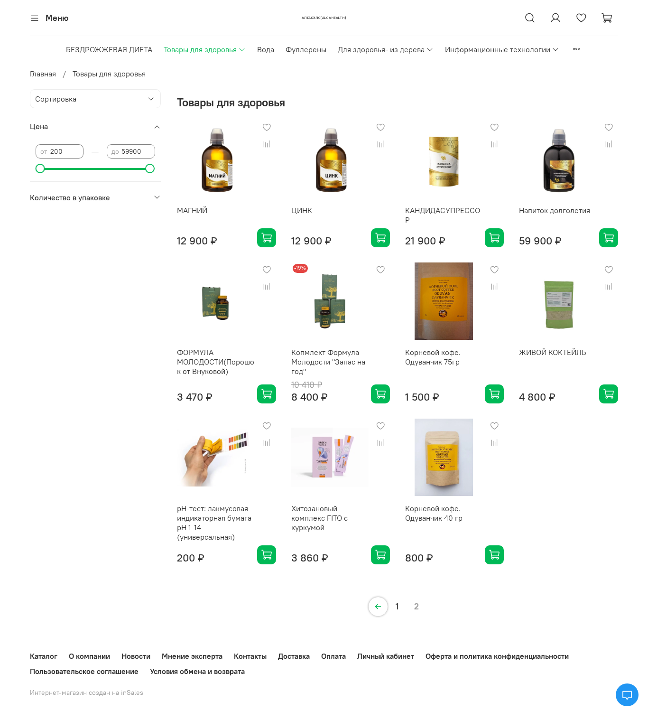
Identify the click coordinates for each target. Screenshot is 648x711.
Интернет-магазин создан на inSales (86, 692)
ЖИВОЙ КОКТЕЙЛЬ (552, 352)
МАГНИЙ (192, 210)
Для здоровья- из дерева (381, 49)
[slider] (40, 168)
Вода (265, 49)
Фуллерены (306, 49)
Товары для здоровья (200, 49)
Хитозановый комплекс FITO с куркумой (319, 518)
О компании (89, 656)
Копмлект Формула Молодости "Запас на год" (328, 361)
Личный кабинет (385, 656)
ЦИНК (301, 210)
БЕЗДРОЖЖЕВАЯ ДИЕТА (109, 49)
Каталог (43, 656)
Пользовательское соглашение (84, 671)
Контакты (250, 656)
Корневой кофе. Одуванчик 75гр (433, 356)
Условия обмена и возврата (197, 671)
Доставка (294, 656)
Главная (43, 73)
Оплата (333, 656)
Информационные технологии (497, 49)
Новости (135, 656)
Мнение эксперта (192, 656)
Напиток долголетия (554, 210)
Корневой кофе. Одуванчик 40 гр (434, 513)
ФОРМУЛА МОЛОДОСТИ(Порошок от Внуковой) (215, 361)
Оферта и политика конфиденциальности (497, 656)
